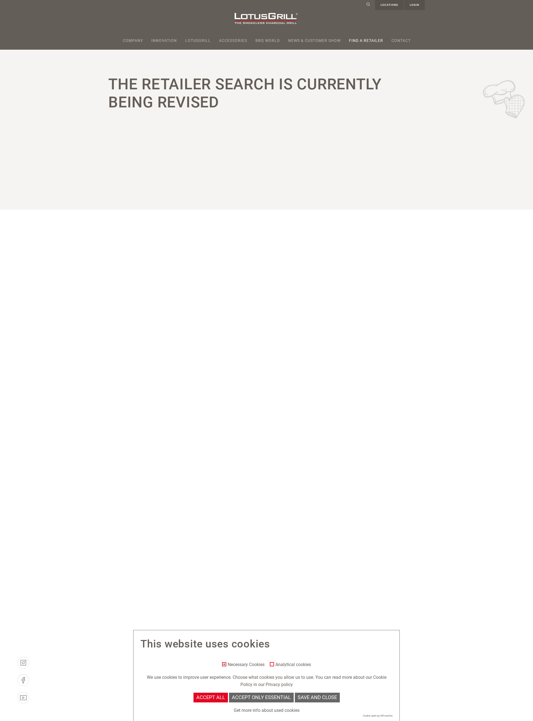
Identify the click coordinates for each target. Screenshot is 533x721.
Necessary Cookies (246, 664)
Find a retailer (366, 40)
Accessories (233, 40)
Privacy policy (279, 684)
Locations (389, 4)
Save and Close (317, 697)
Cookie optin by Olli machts (378, 715)
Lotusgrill (198, 40)
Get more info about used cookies (267, 710)
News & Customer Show (314, 40)
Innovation (164, 40)
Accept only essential (261, 697)
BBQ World (267, 40)
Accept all (210, 697)
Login (414, 4)
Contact (401, 40)
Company (133, 40)
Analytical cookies (293, 664)
